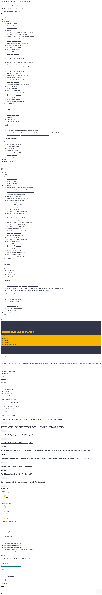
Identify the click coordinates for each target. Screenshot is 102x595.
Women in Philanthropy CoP (13, 51)
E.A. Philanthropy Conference (14, 144)
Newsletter (18, 90)
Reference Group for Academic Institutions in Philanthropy (20, 36)
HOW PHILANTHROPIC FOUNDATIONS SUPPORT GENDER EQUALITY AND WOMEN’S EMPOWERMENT (45, 450)
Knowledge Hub (7, 30)
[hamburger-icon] (2, 14)
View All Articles (5, 411)
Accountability (16, 406)
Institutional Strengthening (13, 121)
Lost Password (7, 590)
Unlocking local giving (12, 155)
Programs (6, 340)
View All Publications (9, 103)
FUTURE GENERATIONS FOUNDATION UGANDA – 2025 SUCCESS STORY (31, 419)
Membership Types (11, 25)
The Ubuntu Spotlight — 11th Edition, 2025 (17, 435)
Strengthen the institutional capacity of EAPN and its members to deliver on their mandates (28, 135)
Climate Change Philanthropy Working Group (17, 43)
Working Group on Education (14, 47)
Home (5, 17)
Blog (5, 159)
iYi (7, 563)
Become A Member (8, 161)
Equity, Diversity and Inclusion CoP (15, 45)
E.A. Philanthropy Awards (13, 146)
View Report (3, 423)
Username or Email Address (7, 576)
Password (3, 579)
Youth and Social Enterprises (13, 86)
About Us (6, 19)
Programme (6, 342)
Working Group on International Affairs (16, 38)
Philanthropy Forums (9, 157)
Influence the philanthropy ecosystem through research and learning (22, 130)
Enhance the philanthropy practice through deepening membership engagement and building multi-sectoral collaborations (35, 132)
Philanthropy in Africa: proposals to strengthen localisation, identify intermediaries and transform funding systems (45, 458)
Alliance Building (11, 119)
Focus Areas (6, 105)
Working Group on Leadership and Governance (18, 56)
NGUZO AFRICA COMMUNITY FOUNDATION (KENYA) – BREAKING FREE (32, 427)
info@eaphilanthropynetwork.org (8, 521)
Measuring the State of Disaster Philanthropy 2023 (20, 466)
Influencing (9, 117)
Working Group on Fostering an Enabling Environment (20, 32)
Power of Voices (10, 148)
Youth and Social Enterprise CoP (14, 49)
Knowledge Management (13, 115)
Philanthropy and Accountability (14, 152)
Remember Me (5, 583)
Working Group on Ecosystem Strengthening (17, 34)
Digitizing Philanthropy (12, 150)
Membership (6, 21)
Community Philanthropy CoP (14, 41)
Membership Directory (12, 28)
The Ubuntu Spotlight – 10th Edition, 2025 (17, 443)
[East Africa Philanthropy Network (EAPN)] (11, 11)
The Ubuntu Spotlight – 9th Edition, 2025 (16, 474)
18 (7, 488)
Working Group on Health (13, 54)
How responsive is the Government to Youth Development (23, 482)
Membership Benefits (12, 23)
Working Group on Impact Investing (15, 58)
